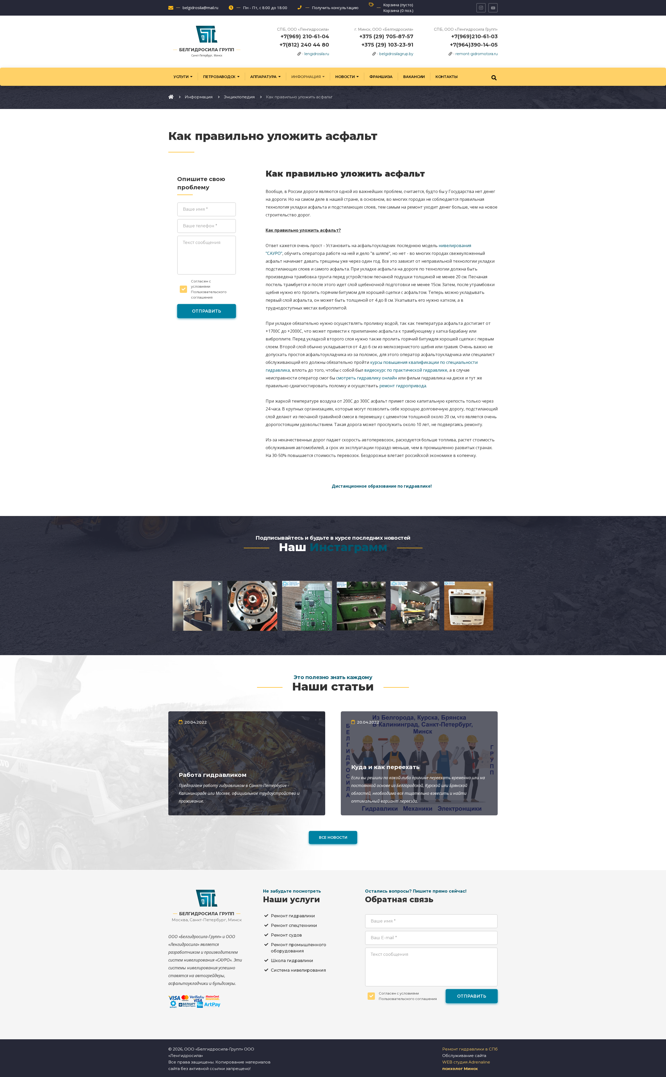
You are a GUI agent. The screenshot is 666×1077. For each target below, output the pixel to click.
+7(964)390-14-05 (474, 45)
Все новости (333, 837)
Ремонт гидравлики (293, 915)
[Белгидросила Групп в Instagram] (481, 7)
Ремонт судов (286, 935)
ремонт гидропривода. (403, 386)
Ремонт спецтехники (294, 925)
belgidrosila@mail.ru (200, 7)
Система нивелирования (298, 970)
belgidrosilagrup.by (396, 53)
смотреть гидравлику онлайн (366, 378)
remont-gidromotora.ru (477, 53)
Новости (345, 76)
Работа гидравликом (213, 774)
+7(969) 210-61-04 (304, 36)
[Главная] (171, 97)
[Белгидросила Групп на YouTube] (493, 7)
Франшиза (381, 76)
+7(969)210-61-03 (474, 36)
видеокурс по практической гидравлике (405, 370)
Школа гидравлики (292, 960)
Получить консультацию (335, 7)
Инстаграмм (348, 547)
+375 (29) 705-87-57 (386, 36)
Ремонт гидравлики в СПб (470, 1049)
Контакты (447, 76)
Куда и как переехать (385, 767)
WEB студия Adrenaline (466, 1062)
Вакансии (414, 76)
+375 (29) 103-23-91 (387, 45)
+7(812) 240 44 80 (304, 45)
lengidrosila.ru (316, 53)
